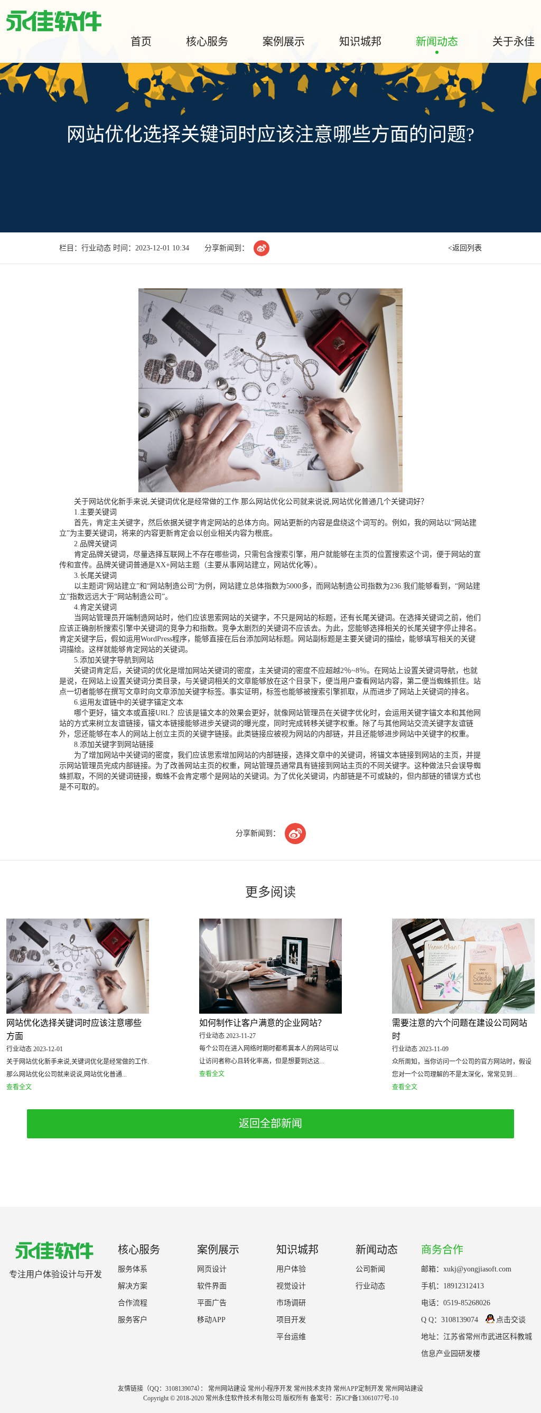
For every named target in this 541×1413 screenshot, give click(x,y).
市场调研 (291, 1303)
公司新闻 (370, 1269)
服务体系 (132, 1269)
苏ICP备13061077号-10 (366, 1398)
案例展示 (284, 42)
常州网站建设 (227, 1388)
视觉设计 (291, 1286)
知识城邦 (360, 42)
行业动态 (370, 1286)
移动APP (211, 1320)
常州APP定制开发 (358, 1388)
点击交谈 (511, 1320)
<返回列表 (465, 248)
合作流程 (132, 1303)
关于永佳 (513, 42)
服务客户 (132, 1320)
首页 (141, 42)
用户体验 (291, 1269)
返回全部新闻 (270, 1123)
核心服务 (207, 42)
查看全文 (19, 1087)
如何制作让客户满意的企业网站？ (262, 1022)
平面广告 (212, 1303)
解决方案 (132, 1286)
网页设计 (212, 1269)
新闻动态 (437, 42)
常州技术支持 (313, 1388)
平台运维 (291, 1337)
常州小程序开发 (270, 1388)
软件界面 (212, 1286)
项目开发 (291, 1320)
